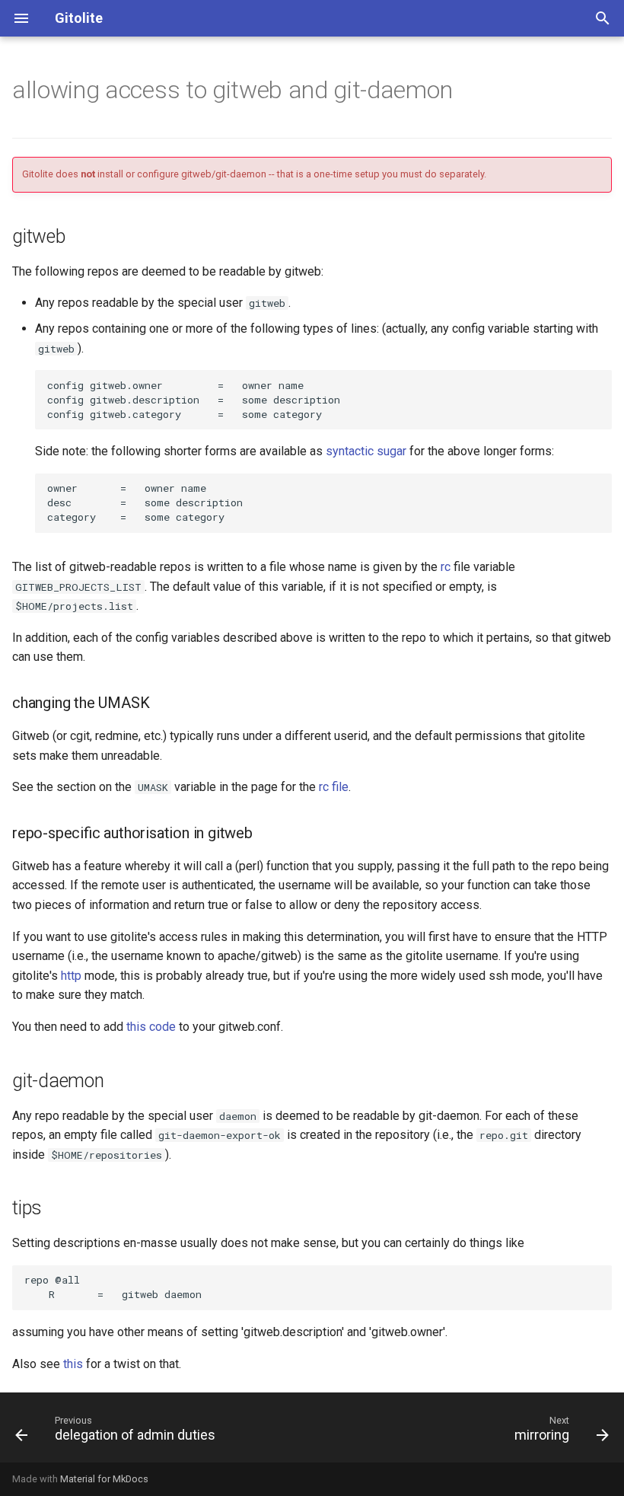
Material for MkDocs (104, 1479)
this (73, 1364)
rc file (334, 787)
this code (151, 1026)
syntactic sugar (366, 451)
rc (445, 567)
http (71, 975)
